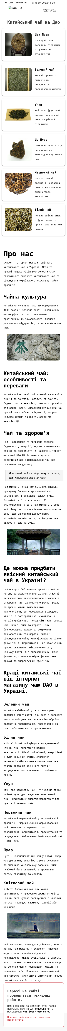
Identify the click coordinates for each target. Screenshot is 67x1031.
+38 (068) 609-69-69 (15, 2)
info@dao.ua (38, 1008)
